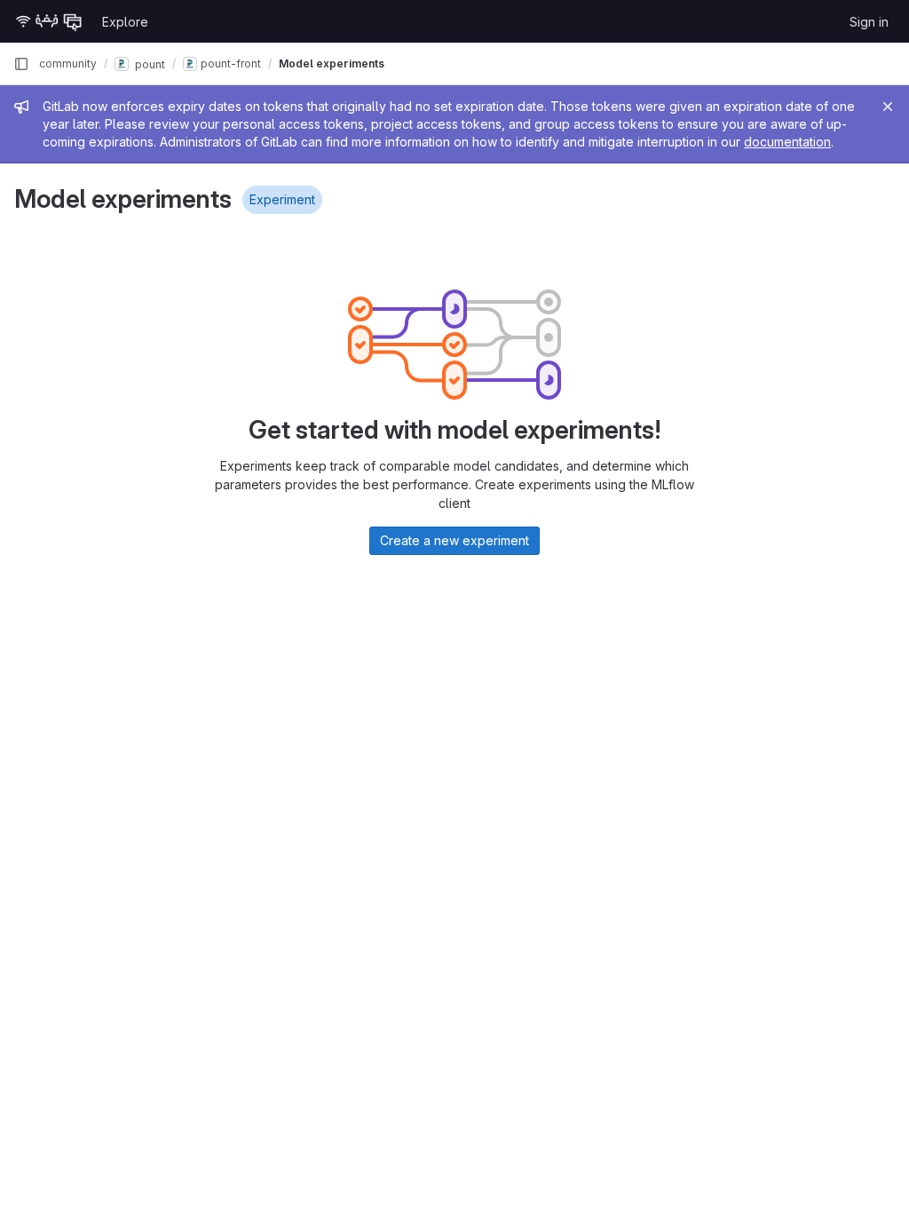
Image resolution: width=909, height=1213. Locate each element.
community (68, 63)
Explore (125, 21)
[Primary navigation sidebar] (21, 64)
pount (148, 63)
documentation (787, 141)
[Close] (887, 106)
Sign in (869, 21)
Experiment (282, 199)
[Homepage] (49, 21)
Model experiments (331, 63)
